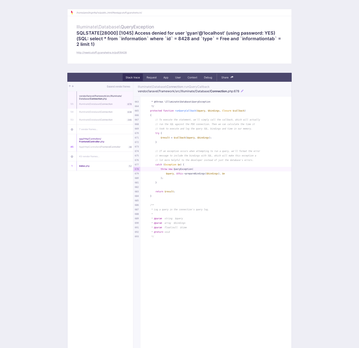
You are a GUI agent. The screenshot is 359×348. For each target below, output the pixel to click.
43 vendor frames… (89, 156)
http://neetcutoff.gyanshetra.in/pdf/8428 (101, 52)
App (165, 77)
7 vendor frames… (88, 129)
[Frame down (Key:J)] (73, 86)
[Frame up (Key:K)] (70, 86)
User (178, 77)
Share (225, 77)
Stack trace (133, 77)
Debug (208, 77)
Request (152, 77)
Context (192, 77)
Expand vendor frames (118, 86)
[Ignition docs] (73, 12)
